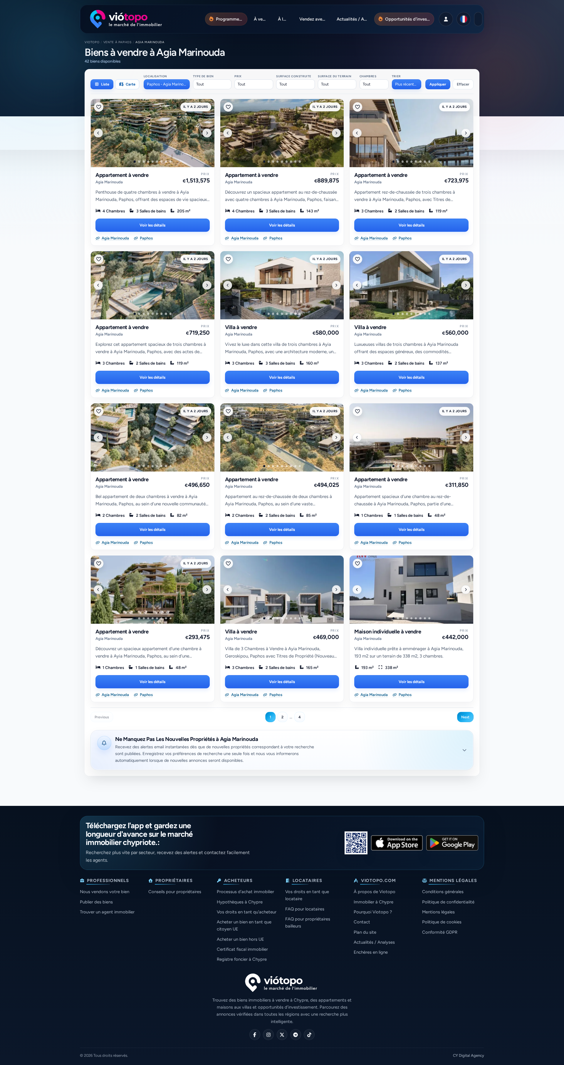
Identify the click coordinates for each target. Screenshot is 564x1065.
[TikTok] (309, 1034)
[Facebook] (254, 1034)
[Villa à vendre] (282, 285)
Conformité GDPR (439, 932)
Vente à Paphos (117, 42)
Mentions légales (438, 912)
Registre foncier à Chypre (242, 959)
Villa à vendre (241, 327)
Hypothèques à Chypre (240, 902)
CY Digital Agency (468, 1055)
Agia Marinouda (109, 182)
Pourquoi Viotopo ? (373, 912)
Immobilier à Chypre (373, 902)
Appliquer (437, 84)
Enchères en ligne (371, 952)
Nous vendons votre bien (104, 891)
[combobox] (167, 84)
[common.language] (463, 19)
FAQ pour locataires (304, 909)
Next (465, 717)
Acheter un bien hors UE (240, 939)
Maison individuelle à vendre (387, 631)
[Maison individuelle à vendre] (411, 590)
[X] (282, 1034)
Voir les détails (152, 225)
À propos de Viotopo (374, 891)
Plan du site (365, 932)
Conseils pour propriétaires (174, 891)
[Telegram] (295, 1034)
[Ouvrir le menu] (478, 19)
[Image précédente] (98, 132)
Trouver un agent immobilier (107, 912)
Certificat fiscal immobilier (242, 949)
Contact (362, 922)
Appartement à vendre (122, 175)
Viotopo (92, 42)
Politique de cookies (441, 922)
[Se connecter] (446, 19)
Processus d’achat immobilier (245, 891)
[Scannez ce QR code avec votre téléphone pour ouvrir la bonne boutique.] (356, 842)
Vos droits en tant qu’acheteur (246, 912)
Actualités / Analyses (374, 942)
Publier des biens (96, 902)
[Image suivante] (206, 132)
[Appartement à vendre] (152, 133)
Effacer (463, 84)
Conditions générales (443, 891)
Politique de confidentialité (448, 902)
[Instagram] (268, 1034)
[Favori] (98, 107)
